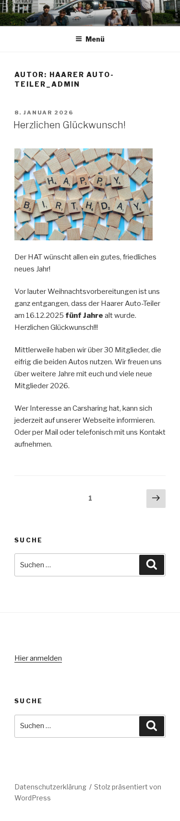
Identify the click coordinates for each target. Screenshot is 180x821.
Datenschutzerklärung (50, 787)
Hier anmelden (38, 658)
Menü (95, 39)
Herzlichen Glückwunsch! (69, 125)
